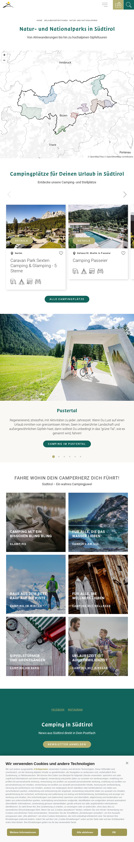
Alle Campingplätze (67, 299)
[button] (127, 763)
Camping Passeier (90, 260)
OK (114, 832)
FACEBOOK (57, 709)
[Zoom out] (4, 60)
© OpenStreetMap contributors (118, 156)
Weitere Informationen (23, 832)
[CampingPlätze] (129, 5)
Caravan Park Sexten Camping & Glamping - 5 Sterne (33, 265)
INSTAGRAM (75, 709)
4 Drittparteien (41, 769)
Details (21, 240)
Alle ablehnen (85, 832)
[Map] (67, 104)
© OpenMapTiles (96, 156)
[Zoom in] (4, 55)
